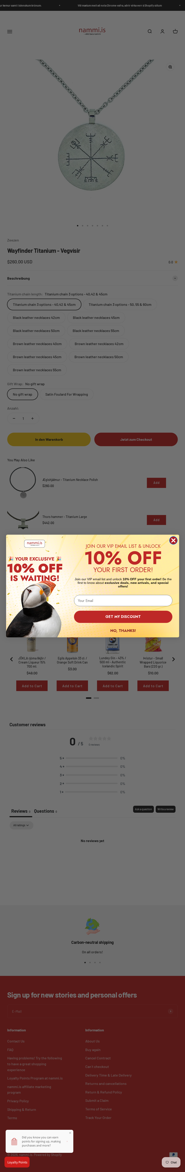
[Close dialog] (173, 540)
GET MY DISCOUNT (123, 616)
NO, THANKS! (123, 630)
